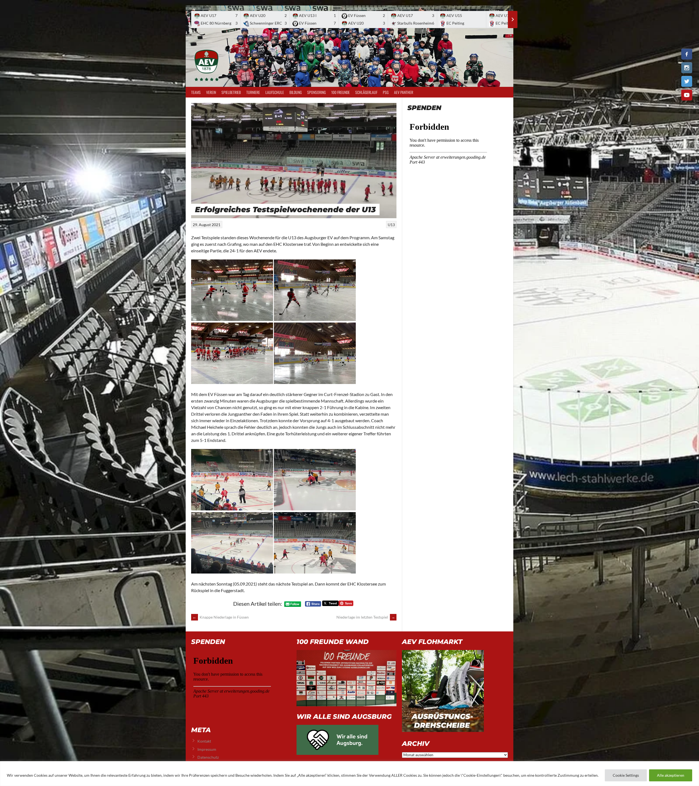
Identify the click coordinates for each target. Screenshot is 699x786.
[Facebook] (686, 54)
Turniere (253, 92)
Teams (196, 92)
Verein (211, 92)
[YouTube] (686, 95)
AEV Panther (403, 92)
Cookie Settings (626, 775)
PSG (386, 92)
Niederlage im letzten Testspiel (365, 617)
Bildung (295, 92)
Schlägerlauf (366, 92)
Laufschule (274, 92)
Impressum (206, 749)
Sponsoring (316, 92)
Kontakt (204, 741)
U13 (391, 224)
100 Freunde (340, 92)
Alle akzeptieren (670, 775)
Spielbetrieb (231, 92)
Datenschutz (208, 757)
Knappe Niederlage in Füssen (220, 617)
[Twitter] (686, 81)
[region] (349, 773)
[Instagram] (686, 67)
